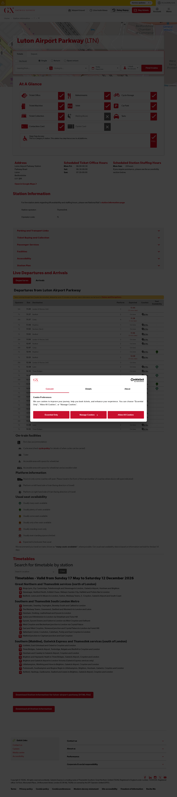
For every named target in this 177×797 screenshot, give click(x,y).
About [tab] (127, 389)
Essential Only (51, 415)
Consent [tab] (50, 389)
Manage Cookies (87, 415)
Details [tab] (88, 389)
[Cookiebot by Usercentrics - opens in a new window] (132, 380)
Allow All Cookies (126, 415)
